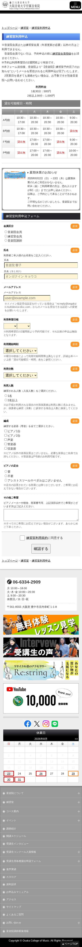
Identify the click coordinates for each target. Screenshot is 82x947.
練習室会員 (15, 236)
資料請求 (11, 884)
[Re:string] (41, 670)
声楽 (10, 439)
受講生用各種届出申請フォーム (23, 861)
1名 (10, 395)
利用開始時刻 (11, 344)
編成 (6, 420)
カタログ (11, 877)
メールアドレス (12, 287)
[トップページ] (35, 5)
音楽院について (15, 793)
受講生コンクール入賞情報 (21, 852)
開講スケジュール (16, 836)
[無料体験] (41, 625)
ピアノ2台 (13, 435)
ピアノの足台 (11, 465)
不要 (10, 476)
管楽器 (11, 444)
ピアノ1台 (13, 431)
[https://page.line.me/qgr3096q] (54, 723)
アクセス (11, 899)
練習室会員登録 (61, 53)
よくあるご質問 (15, 914)
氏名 (6, 250)
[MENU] (75, 5)
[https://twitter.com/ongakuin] (37, 723)
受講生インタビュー (17, 844)
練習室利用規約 (37, 537)
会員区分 (9, 226)
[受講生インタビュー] (41, 647)
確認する (41, 549)
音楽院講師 (15, 240)
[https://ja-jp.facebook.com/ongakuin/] (27, 723)
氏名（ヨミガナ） (13, 271)
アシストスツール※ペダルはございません (35, 480)
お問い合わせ (13, 923)
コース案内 (12, 811)
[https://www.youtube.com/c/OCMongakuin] (41, 698)
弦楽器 (11, 448)
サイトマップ (13, 907)
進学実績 (11, 869)
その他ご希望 (11, 497)
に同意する (44, 537)
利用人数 (9, 385)
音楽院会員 (15, 232)
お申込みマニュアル (17, 892)
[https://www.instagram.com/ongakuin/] (46, 723)
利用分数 (9, 368)
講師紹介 (11, 829)
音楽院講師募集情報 (17, 931)
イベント (11, 820)
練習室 (10, 802)
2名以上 (13, 400)
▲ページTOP (70, 943)
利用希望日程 (11, 319)
